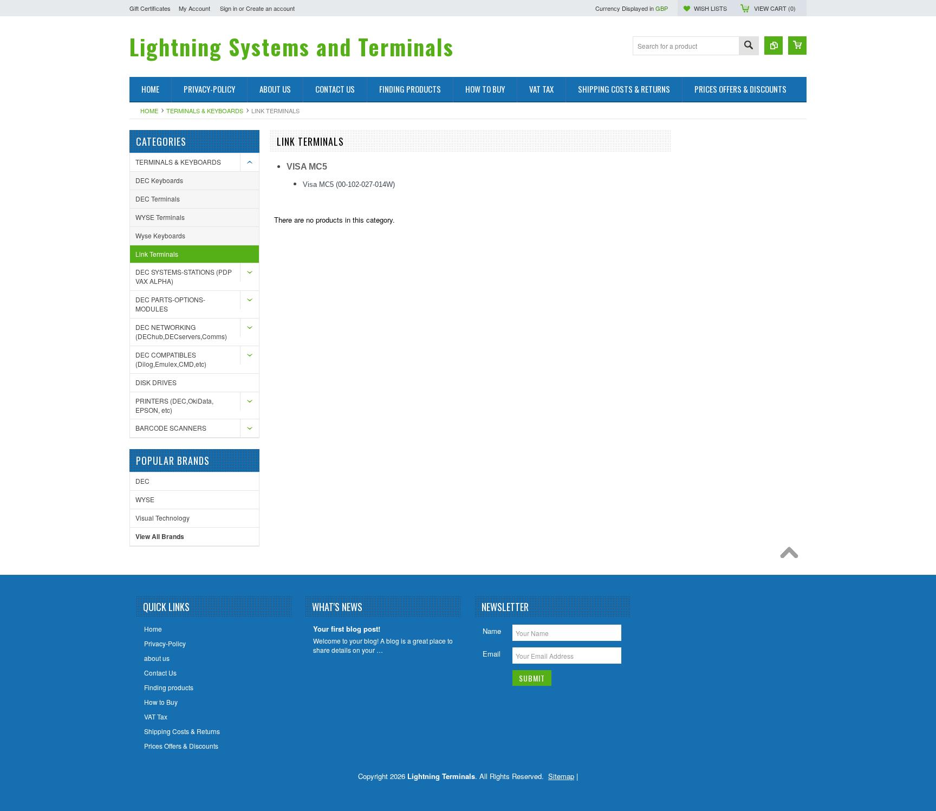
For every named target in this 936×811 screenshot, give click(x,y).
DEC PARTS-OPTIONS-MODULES (170, 304)
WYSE (144, 499)
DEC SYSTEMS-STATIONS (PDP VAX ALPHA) (183, 276)
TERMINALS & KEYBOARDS (204, 110)
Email (491, 653)
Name (492, 631)
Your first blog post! (346, 629)
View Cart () (775, 8)
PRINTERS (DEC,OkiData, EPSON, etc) (174, 405)
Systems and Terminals (291, 46)
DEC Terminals (157, 198)
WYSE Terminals (160, 217)
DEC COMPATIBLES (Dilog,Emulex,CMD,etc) (170, 359)
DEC (142, 480)
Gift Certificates (150, 8)
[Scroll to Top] (792, 555)
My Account (194, 8)
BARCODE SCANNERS (170, 427)
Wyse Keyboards (160, 235)
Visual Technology (162, 517)
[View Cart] (797, 45)
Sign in (228, 8)
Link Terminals (156, 253)
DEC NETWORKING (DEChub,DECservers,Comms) (181, 331)
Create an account (270, 8)
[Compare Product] (773, 45)
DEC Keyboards (159, 180)
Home (149, 110)
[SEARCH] (748, 46)
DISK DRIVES (156, 382)
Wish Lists (710, 8)
